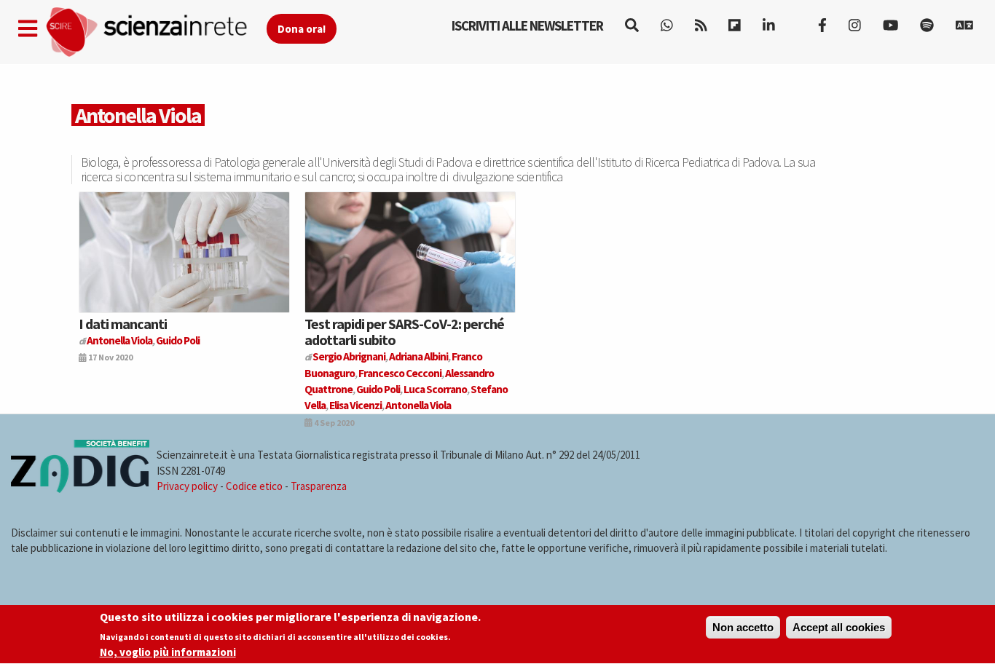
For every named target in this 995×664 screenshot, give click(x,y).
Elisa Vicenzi (355, 405)
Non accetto (743, 627)
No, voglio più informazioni (168, 652)
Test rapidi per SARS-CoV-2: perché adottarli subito (404, 332)
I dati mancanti (123, 324)
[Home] (155, 32)
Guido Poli (178, 340)
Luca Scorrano (435, 389)
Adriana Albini (418, 356)
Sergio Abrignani (348, 356)
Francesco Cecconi (399, 373)
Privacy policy (187, 486)
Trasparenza (319, 486)
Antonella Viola (119, 340)
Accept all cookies (839, 627)
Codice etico (254, 486)
